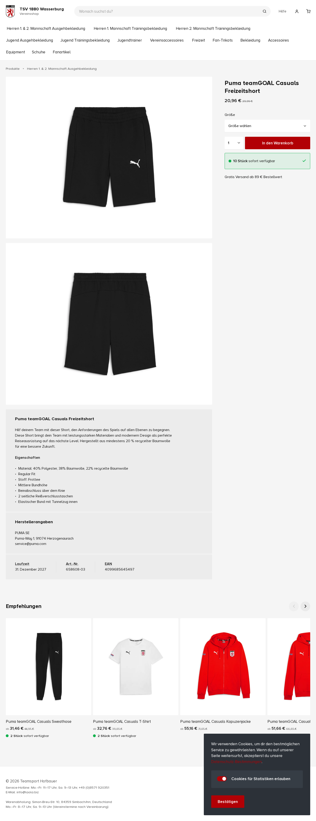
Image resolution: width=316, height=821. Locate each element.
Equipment (15, 52)
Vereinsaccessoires (167, 40)
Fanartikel (62, 52)
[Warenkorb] (308, 11)
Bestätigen (228, 801)
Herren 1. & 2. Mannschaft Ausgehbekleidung (46, 28)
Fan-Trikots (223, 40)
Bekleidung (250, 40)
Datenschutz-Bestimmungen (236, 761)
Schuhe (38, 52)
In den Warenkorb (277, 143)
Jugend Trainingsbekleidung (85, 40)
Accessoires (278, 40)
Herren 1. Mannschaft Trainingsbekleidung (130, 28)
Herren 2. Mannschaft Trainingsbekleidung (213, 28)
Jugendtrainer (129, 40)
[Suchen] (264, 11)
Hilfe (282, 11)
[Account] (297, 11)
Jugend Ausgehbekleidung (29, 40)
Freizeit (198, 40)
